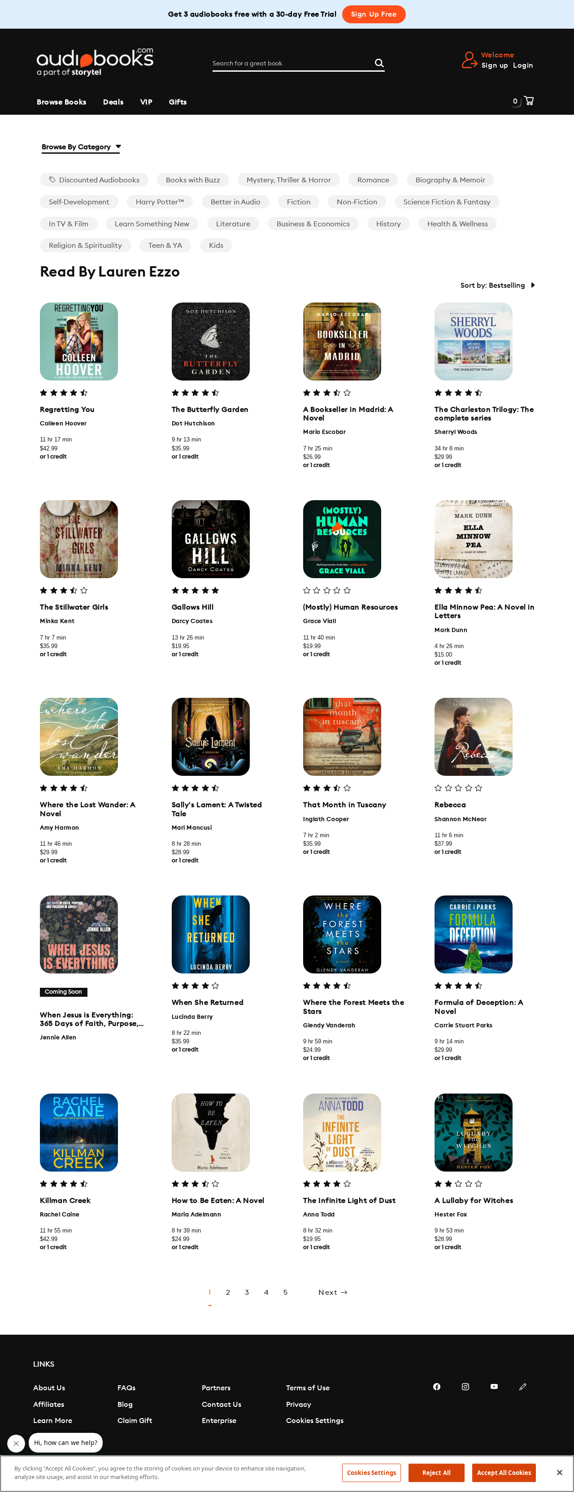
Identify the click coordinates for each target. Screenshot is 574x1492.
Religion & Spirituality (85, 245)
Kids (216, 245)
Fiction (298, 202)
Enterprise (219, 1420)
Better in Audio (236, 202)
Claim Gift (134, 1420)
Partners (216, 1388)
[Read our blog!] (523, 1413)
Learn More (52, 1420)
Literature (233, 224)
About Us (49, 1388)
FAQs (126, 1388)
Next (329, 1292)
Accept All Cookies (504, 1473)
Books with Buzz (193, 180)
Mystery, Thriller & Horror (289, 180)
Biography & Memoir (450, 180)
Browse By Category (77, 147)
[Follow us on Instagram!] (465, 1413)
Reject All (436, 1473)
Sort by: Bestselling (494, 285)
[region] (287, 1473)
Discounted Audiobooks (98, 180)
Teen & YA (165, 245)
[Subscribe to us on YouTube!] (494, 1413)
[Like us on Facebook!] (436, 1413)
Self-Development (79, 202)
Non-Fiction (357, 202)
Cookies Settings (315, 1420)
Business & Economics (313, 224)
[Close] (560, 1472)
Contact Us (221, 1404)
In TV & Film (68, 224)
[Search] (379, 62)
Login (523, 65)
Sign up (495, 65)
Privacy (298, 1404)
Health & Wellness (457, 224)
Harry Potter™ (160, 202)
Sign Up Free (374, 14)
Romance (373, 180)
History (388, 224)
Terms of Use (308, 1388)
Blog (125, 1404)
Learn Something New (152, 224)
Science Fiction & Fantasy (447, 202)
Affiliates (48, 1404)
